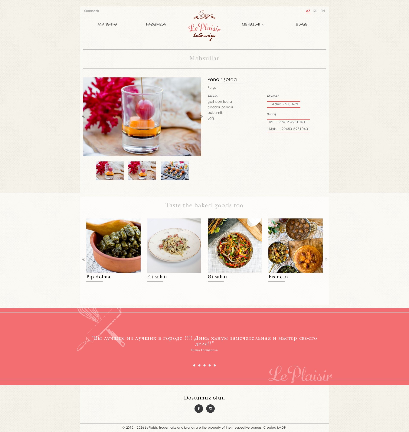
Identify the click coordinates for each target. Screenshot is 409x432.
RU (315, 11)
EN (323, 11)
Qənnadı (91, 11)
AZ (308, 11)
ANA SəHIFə (107, 24)
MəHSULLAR (251, 24)
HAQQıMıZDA (156, 24)
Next (201, 117)
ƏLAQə (302, 24)
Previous (83, 117)
